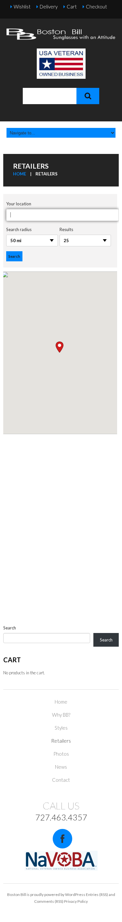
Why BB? (61, 715)
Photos (61, 754)
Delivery (49, 6)
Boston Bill (16, 894)
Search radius (19, 229)
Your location (18, 203)
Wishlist (22, 6)
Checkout (96, 6)
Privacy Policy (76, 901)
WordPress (75, 894)
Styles (61, 728)
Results (66, 229)
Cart (72, 6)
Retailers (61, 741)
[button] (59, 347)
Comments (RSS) (48, 901)
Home (19, 173)
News (61, 767)
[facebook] (62, 838)
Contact (61, 780)
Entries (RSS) (97, 894)
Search (9, 627)
